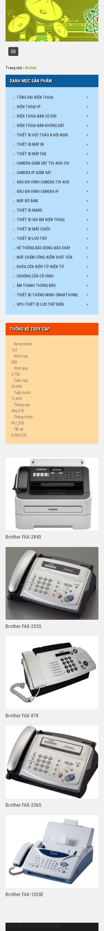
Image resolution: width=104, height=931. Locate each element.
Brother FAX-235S (23, 626)
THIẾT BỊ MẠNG (29, 210)
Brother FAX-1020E (25, 894)
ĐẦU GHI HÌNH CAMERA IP (38, 191)
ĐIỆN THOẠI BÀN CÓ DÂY (37, 116)
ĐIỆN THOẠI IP (28, 107)
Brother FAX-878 (22, 716)
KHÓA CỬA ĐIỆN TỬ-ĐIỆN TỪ (40, 266)
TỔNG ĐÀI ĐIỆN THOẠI (35, 97)
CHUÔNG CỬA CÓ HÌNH (35, 276)
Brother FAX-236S (23, 805)
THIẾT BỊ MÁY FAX (31, 154)
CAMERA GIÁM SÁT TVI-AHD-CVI (43, 163)
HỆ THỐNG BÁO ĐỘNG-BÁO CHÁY (43, 248)
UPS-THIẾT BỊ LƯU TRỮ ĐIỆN (40, 304)
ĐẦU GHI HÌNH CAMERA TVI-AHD (43, 182)
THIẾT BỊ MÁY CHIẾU (33, 229)
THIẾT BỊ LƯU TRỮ (32, 238)
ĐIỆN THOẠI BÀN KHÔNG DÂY (40, 125)
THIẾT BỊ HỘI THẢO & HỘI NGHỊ (42, 135)
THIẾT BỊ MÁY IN (30, 144)
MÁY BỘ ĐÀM (27, 201)
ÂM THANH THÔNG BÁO (36, 285)
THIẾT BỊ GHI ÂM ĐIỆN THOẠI (41, 219)
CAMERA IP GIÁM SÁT (34, 172)
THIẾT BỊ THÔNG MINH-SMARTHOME (47, 295)
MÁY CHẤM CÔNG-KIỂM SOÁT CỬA (44, 257)
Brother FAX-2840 (23, 537)
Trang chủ (14, 68)
